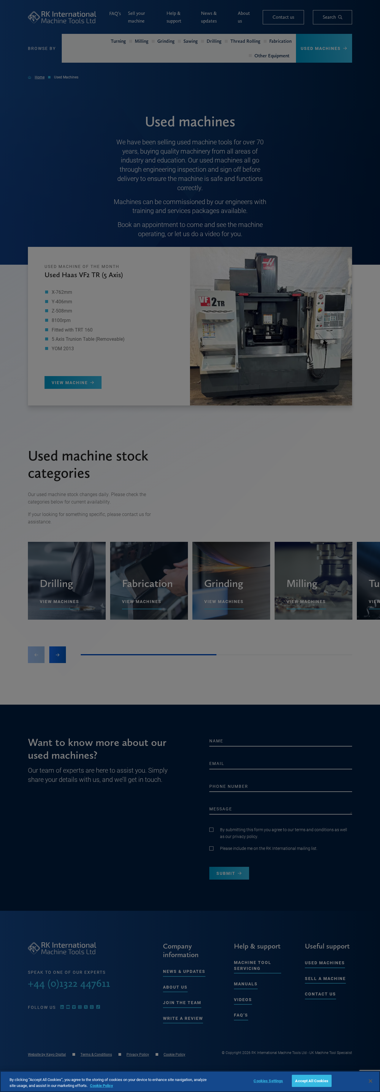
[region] (190, 1081)
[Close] (370, 1081)
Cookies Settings (268, 1080)
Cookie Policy (101, 1085)
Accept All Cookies (311, 1080)
